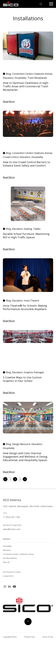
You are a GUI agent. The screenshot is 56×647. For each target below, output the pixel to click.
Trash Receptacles (37, 77)
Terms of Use (47, 637)
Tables (36, 228)
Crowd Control (11, 157)
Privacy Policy (29, 637)
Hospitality (20, 77)
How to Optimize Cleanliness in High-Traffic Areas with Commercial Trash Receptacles (26, 86)
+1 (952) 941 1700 (11, 517)
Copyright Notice (10, 637)
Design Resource (21, 444)
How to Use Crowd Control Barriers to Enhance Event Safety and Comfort (26, 163)
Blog (8, 73)
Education (8, 77)
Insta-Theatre (31, 300)
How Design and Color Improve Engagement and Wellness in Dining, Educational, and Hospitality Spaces (25, 456)
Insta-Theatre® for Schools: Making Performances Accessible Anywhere (25, 307)
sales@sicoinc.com (11, 529)
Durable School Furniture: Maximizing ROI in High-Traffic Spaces (26, 235)
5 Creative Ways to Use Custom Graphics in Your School (22, 379)
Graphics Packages (34, 372)
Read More (9, 101)
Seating (28, 228)
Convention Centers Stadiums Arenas (32, 73)
